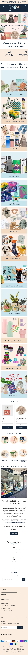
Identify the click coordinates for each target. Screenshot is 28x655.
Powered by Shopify (14, 652)
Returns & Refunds (9, 648)
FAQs (22, 646)
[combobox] (12, 579)
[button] (13, 562)
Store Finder (14, 533)
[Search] (23, 579)
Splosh (3, 419)
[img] (14, 543)
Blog (4, 646)
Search (12, 646)
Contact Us (17, 646)
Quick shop (7, 424)
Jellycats (17, 419)
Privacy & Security (17, 648)
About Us (8, 646)
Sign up (20, 627)
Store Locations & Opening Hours (9, 649)
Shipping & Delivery (21, 649)
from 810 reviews (14, 544)
